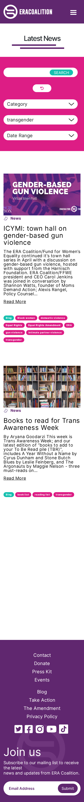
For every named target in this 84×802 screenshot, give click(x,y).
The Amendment (42, 708)
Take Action (42, 700)
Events (42, 680)
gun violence (14, 332)
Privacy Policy (42, 716)
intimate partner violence (45, 332)
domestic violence (53, 317)
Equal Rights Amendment (44, 325)
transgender (14, 339)
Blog (9, 317)
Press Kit (42, 671)
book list (23, 494)
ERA (69, 325)
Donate (42, 663)
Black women (26, 317)
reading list (42, 494)
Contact (42, 655)
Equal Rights (14, 325)
